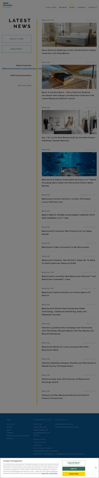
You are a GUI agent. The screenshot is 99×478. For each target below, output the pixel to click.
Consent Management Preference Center (73, 463)
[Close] (96, 468)
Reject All (74, 468)
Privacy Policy (53, 473)
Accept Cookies (74, 474)
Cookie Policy (45, 473)
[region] (49, 468)
